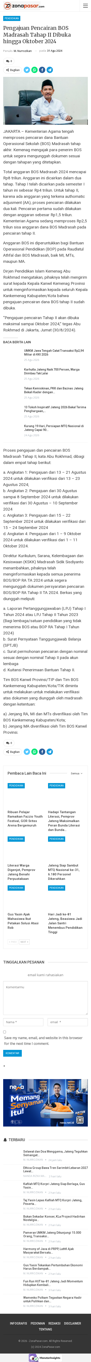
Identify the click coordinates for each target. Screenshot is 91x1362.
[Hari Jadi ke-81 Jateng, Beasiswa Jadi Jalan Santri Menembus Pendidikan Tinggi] (65, 897)
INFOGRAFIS (18, 1323)
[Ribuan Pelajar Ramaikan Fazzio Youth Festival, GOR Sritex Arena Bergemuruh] (25, 795)
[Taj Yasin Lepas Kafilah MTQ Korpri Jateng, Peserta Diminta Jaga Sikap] (11, 1204)
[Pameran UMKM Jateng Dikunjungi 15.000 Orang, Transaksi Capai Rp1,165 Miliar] (11, 1237)
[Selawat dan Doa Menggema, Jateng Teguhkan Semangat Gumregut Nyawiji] (11, 1156)
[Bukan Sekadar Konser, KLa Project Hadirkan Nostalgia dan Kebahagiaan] (11, 1221)
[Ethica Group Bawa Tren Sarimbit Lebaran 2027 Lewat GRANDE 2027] (11, 1172)
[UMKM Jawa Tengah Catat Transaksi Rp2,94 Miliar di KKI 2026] (12, 355)
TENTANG (45, 1329)
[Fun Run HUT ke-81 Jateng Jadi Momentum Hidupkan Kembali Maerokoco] (11, 1285)
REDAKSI (54, 1323)
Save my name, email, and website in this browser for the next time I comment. (43, 1040)
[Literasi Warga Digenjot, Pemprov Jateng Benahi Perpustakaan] (25, 848)
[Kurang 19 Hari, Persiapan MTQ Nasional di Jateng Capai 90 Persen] (12, 431)
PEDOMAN (38, 1323)
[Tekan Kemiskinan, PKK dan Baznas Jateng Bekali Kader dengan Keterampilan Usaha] (12, 393)
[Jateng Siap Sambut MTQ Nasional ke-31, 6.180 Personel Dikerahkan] (65, 848)
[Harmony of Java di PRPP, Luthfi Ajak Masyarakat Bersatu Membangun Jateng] (11, 1253)
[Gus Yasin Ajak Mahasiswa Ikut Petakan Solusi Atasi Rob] (25, 897)
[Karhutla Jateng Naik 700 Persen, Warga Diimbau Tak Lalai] (12, 374)
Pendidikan (12, 18)
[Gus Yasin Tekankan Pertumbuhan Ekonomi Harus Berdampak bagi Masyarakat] (11, 1269)
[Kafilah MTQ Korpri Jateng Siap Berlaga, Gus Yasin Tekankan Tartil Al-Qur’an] (11, 1188)
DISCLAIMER (72, 1323)
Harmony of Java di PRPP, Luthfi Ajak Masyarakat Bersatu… (48, 1250)
